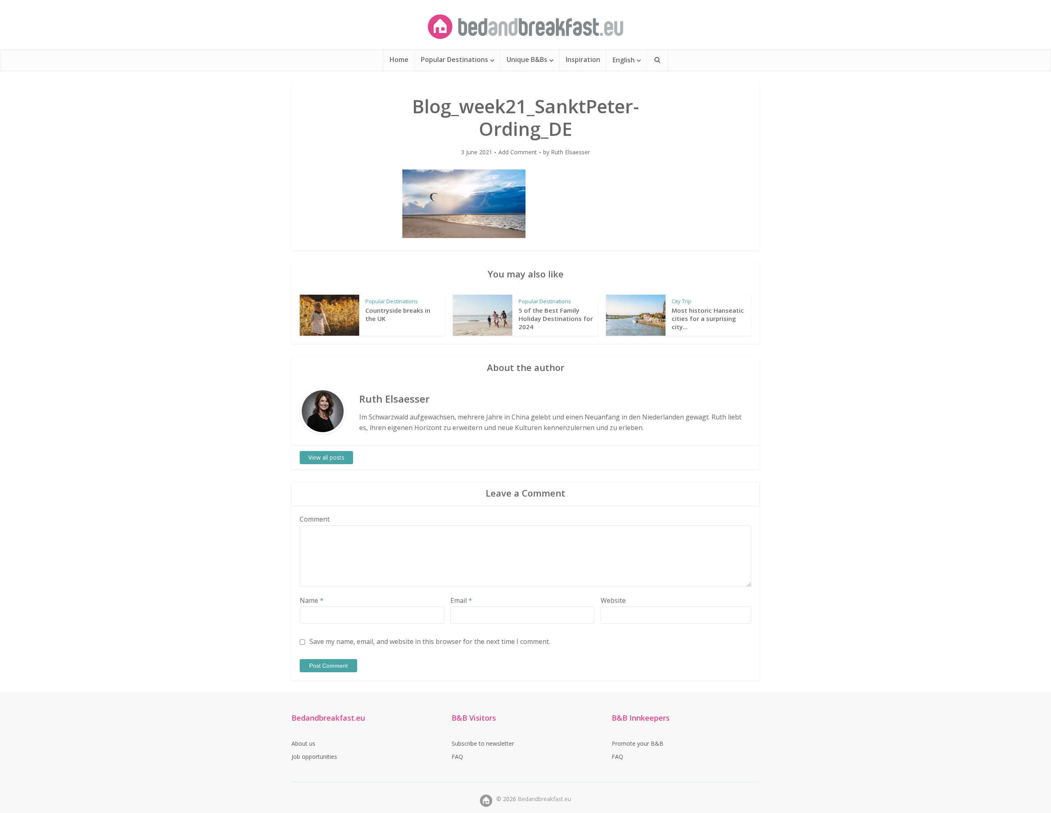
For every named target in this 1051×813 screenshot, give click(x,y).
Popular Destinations (454, 59)
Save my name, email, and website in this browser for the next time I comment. (430, 641)
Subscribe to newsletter (483, 743)
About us (303, 743)
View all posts (326, 457)
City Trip (681, 301)
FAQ (457, 756)
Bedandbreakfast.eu (544, 799)
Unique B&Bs (527, 59)
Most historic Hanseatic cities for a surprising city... (708, 318)
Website (613, 600)
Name (312, 600)
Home (399, 59)
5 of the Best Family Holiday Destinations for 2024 (556, 318)
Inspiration (583, 59)
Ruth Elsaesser (570, 152)
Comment (315, 519)
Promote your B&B (637, 743)
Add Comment (517, 152)
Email (461, 600)
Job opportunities (314, 756)
